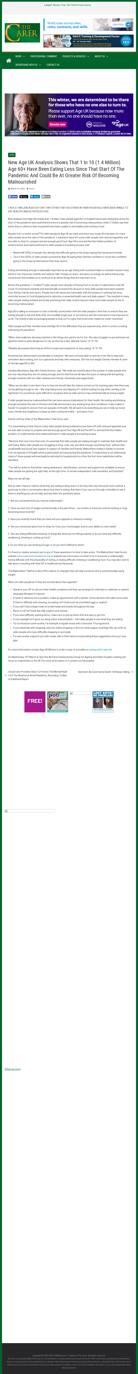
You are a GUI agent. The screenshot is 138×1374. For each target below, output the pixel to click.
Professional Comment (43, 56)
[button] (23, 56)
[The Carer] (9, 61)
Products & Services (74, 56)
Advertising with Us (26, 64)
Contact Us (52, 64)
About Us (100, 56)
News (18, 56)
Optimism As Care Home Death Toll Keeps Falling (104, 672)
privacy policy (48, 772)
